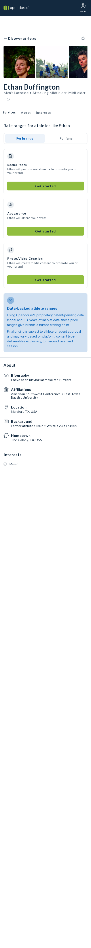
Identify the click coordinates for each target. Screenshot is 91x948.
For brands (24, 138)
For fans (66, 138)
